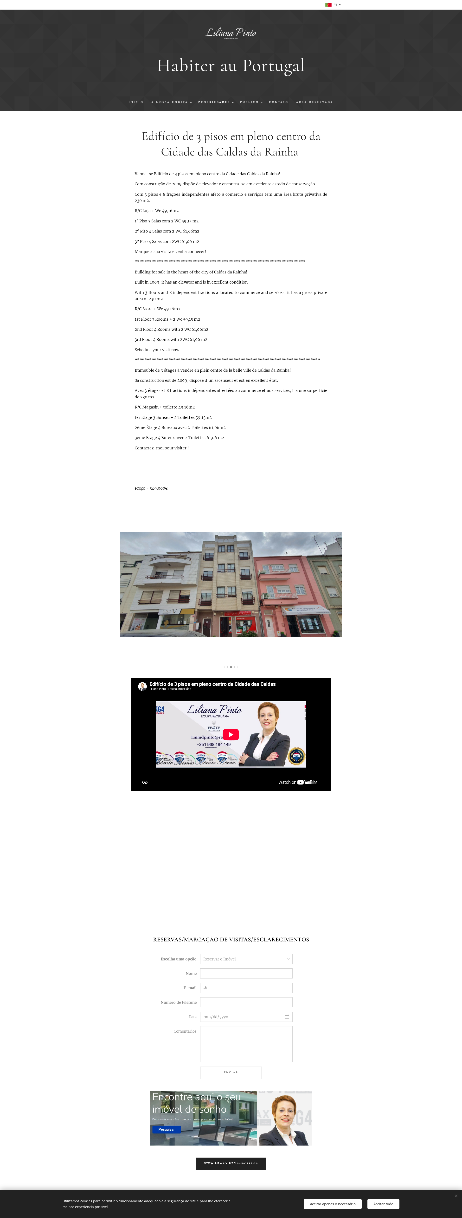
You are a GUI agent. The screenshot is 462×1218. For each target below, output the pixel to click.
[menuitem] (138, 103)
